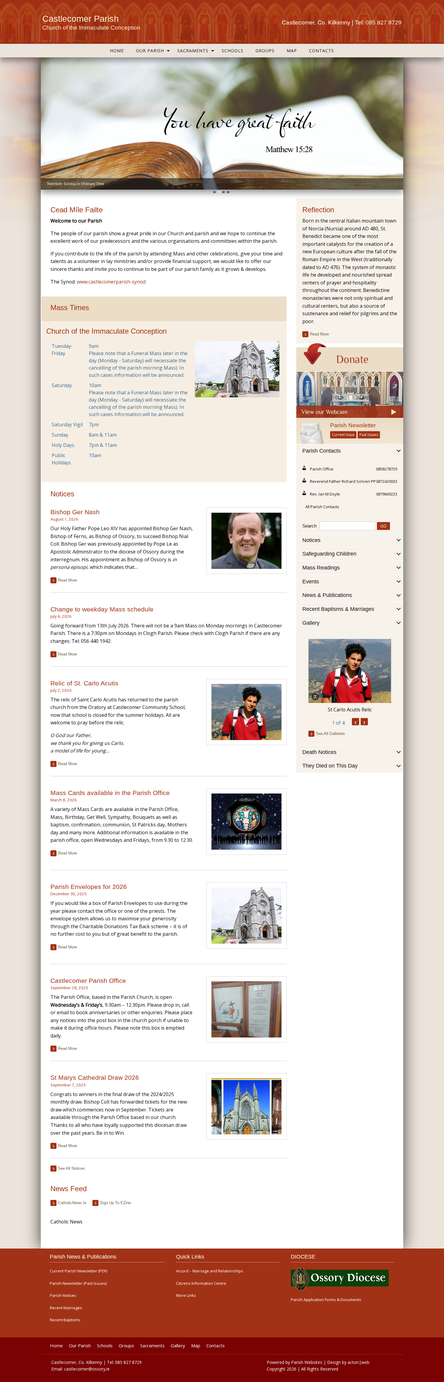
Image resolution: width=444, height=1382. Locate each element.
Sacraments (192, 50)
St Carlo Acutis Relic (350, 709)
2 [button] (218, 192)
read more (67, 580)
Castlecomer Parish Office (88, 980)
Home (117, 50)
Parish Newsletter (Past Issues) (78, 1283)
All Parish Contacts (322, 506)
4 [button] (228, 192)
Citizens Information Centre (201, 1283)
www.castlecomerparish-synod (111, 281)
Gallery (178, 1345)
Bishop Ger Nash (75, 511)
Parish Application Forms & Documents (326, 1300)
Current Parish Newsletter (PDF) (78, 1271)
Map (292, 50)
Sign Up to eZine (115, 1203)
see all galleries (330, 733)
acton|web (358, 1362)
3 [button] (223, 192)
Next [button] (397, 123)
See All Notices (71, 1168)
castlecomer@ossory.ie (87, 1369)
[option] (222, 123)
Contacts (321, 50)
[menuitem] (117, 50)
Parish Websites (306, 1362)
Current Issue (343, 434)
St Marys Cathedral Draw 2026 (94, 1077)
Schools (232, 50)
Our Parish (150, 50)
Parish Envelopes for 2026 (88, 886)
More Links (186, 1295)
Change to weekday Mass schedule (101, 609)
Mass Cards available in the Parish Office (110, 792)
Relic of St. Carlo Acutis (84, 683)
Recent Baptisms (65, 1320)
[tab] (349, 451)
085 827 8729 (383, 22)
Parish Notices (63, 1295)
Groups (265, 50)
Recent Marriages (66, 1308)
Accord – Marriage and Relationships (209, 1271)
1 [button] (214, 192)
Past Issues (368, 434)
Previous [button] (46, 123)
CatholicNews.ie (72, 1203)
